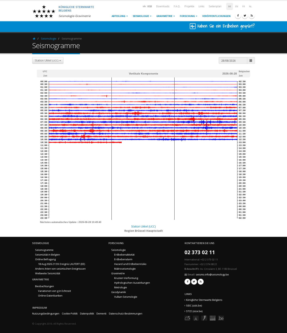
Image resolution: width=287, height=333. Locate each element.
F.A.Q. (177, 6)
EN (236, 6)
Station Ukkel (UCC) (143, 226)
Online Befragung (45, 259)
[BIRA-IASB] (196, 318)
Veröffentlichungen (216, 16)
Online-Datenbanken (50, 295)
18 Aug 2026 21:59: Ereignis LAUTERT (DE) (61, 264)
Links (201, 6)
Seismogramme (44, 250)
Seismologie (141, 16)
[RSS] (252, 16)
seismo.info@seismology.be (212, 274)
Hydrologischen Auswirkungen (132, 282)
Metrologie (120, 287)
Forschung (187, 16)
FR (243, 6)
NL (250, 6)
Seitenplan (215, 6)
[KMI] (204, 318)
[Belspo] (213, 318)
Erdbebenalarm (123, 259)
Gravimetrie (164, 16)
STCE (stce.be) (194, 311)
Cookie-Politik (70, 313)
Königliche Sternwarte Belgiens (204, 300)
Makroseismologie (125, 268)
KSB (149, 6)
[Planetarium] (187, 318)
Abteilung (118, 16)
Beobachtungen (44, 286)
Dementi (101, 313)
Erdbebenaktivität (124, 254)
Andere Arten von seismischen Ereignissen (60, 268)
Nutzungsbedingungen (45, 313)
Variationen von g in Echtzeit (54, 291)
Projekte (189, 6)
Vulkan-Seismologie (125, 296)
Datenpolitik (87, 313)
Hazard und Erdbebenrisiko (130, 264)
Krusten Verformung (126, 278)
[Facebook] (238, 16)
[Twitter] (245, 16)
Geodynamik (118, 292)
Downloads (162, 6)
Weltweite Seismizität (47, 273)
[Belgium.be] (221, 318)
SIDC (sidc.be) (194, 305)
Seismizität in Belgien (47, 254)
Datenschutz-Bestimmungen (125, 313)
